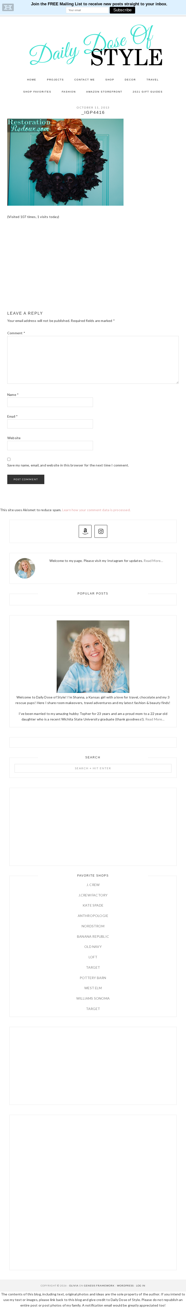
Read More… (153, 561)
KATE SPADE (93, 905)
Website (14, 438)
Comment (16, 333)
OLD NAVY (93, 947)
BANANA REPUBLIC (93, 936)
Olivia (73, 1285)
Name (13, 394)
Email (12, 416)
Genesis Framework (99, 1285)
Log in (140, 1285)
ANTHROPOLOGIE (93, 916)
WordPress (125, 1285)
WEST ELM (93, 988)
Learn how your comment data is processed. (96, 510)
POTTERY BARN (93, 978)
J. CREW (93, 885)
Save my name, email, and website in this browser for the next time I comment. (68, 465)
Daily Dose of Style (93, 45)
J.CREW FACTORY (93, 895)
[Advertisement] (93, 270)
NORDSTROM (93, 926)
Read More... (154, 719)
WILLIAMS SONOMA (93, 998)
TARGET (93, 967)
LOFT (93, 957)
